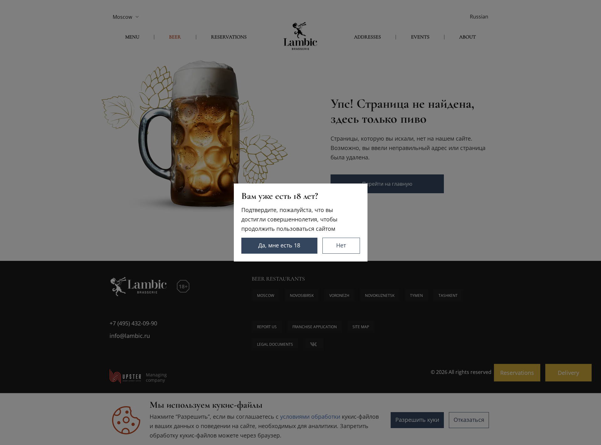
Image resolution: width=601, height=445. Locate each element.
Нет (341, 245)
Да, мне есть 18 (279, 245)
